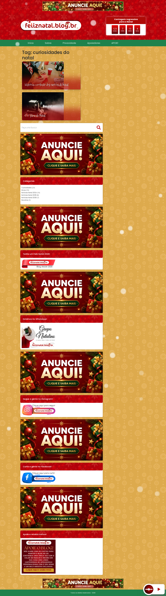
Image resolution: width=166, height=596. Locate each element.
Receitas (24, 200)
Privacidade (69, 43)
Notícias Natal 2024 (29, 192)
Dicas (23, 190)
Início (31, 43)
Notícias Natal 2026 (29, 197)
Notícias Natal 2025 (28, 195)
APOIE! (114, 43)
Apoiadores (93, 43)
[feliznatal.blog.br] (50, 25)
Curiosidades (26, 188)
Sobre (48, 43)
